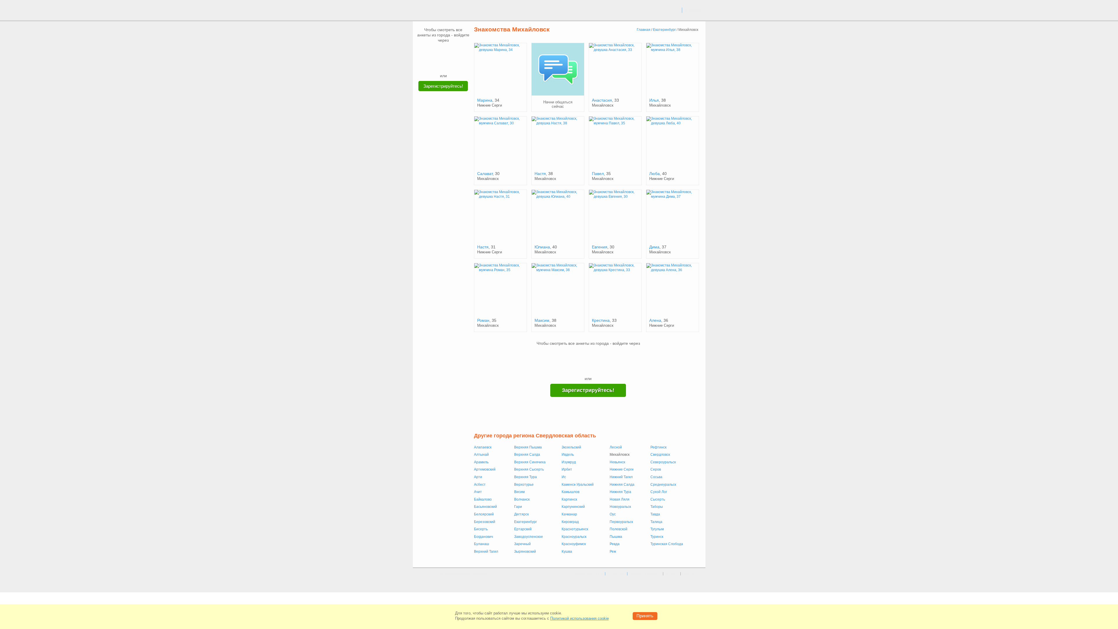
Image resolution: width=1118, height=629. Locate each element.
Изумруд (569, 462)
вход (675, 10)
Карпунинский (573, 507)
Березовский (484, 522)
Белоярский (484, 514)
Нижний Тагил (621, 477)
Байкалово (483, 499)
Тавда (655, 514)
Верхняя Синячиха (530, 462)
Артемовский (485, 469)
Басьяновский (485, 507)
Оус (613, 514)
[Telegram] (449, 64)
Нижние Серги (622, 469)
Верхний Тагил (486, 552)
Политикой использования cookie (579, 618)
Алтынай (481, 455)
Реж (613, 552)
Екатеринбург (525, 522)
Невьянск (617, 462)
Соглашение (616, 573)
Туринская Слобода (666, 544)
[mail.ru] (443, 51)
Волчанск (522, 499)
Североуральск (663, 462)
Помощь (688, 573)
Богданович (483, 537)
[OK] (454, 51)
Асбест (480, 485)
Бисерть (481, 529)
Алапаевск (482, 447)
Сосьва (656, 477)
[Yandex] (438, 64)
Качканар (569, 514)
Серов (655, 469)
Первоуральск (621, 522)
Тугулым (657, 529)
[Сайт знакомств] (434, 10)
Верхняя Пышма (528, 447)
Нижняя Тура (620, 492)
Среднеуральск (663, 485)
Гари (518, 507)
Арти (478, 477)
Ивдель (568, 455)
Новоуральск (620, 507)
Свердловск (660, 455)
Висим (519, 492)
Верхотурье (524, 485)
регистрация (694, 10)
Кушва (567, 552)
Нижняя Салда (622, 485)
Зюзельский (571, 447)
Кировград (570, 522)
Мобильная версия (589, 573)
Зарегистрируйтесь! (443, 86)
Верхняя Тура (525, 477)
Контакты (672, 573)
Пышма (616, 537)
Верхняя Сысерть (529, 469)
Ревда (615, 544)
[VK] (432, 51)
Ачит (478, 492)
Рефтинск (658, 447)
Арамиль (481, 462)
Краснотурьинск (575, 529)
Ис (564, 477)
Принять (644, 615)
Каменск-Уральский (578, 485)
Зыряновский (525, 552)
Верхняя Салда (527, 455)
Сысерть (657, 499)
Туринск (656, 537)
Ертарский (523, 529)
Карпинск (569, 499)
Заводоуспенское (528, 537)
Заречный (522, 544)
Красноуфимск (574, 544)
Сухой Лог (658, 492)
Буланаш (481, 544)
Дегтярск (521, 514)
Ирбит (567, 469)
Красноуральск (574, 537)
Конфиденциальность (645, 573)
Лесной (616, 447)
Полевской (618, 529)
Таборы (656, 507)
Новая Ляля (619, 499)
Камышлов (570, 492)
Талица (656, 522)
